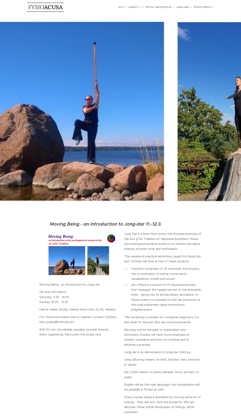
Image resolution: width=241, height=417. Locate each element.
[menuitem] (122, 7)
